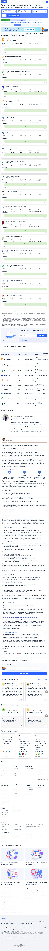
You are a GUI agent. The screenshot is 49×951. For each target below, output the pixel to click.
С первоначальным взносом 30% (5, 795)
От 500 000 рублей (29, 793)
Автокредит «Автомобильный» (12, 147)
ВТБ (38, 25)
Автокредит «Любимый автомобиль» (14, 191)
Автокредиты (7, 912)
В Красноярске (28, 835)
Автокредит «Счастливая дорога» (13, 100)
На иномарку (40, 766)
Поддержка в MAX (18, 927)
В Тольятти (27, 841)
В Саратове (3, 841)
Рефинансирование (37, 22)
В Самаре (3, 837)
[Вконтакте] (1, 945)
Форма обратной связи (7, 927)
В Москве (3, 834)
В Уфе (14, 837)
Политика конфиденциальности (40, 921)
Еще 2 (4, 96)
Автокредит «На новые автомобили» (13, 236)
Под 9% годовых (4, 815)
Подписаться (41, 335)
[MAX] (6, 945)
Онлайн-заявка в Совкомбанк (7, 890)
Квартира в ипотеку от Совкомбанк (8, 905)
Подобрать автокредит (13, 15)
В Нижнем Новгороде (17, 835)
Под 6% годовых (4, 810)
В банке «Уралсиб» (5, 893)
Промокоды (17, 923)
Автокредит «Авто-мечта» (11, 117)
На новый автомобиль (7, 25)
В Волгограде (39, 839)
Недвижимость (31, 923)
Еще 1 (4, 52)
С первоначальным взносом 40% (5, 798)
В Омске (2, 839)
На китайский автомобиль (24, 22)
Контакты (9, 921)
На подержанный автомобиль (9, 22)
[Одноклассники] (3, 945)
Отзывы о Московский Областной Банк (9, 907)
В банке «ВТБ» (16, 824)
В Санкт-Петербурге (17, 834)
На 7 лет (15, 793)
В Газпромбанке (28, 824)
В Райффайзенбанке (17, 829)
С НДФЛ (15, 770)
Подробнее (2, 938)
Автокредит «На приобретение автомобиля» (15, 206)
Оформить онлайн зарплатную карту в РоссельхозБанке (33, 898)
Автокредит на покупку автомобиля (13, 295)
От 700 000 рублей (29, 794)
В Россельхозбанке (17, 826)
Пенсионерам (4, 773)
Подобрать (26, 49)
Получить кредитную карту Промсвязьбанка (34, 890)
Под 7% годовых (4, 812)
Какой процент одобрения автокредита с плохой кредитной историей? (20, 617)
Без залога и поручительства (16, 809)
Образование (24, 923)
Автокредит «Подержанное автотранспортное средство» (18, 71)
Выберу (2, 912)
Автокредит (8, 38)
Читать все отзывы (42, 679)
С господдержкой (4, 771)
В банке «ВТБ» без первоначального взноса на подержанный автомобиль (10, 896)
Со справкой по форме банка (18, 773)
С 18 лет (2, 775)
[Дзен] (8, 945)
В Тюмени (15, 841)
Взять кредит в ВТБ (5, 903)
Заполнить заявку (24, 673)
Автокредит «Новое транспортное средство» (16, 161)
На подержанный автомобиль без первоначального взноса (43, 778)
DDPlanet (22, 948)
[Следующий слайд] (46, 691)
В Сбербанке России (5, 824)
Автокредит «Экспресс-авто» (12, 86)
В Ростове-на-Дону (29, 837)
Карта (27, 921)
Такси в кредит (28, 770)
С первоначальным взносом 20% (5, 792)
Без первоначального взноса (34, 20)
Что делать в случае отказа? (10, 632)
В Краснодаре (40, 837)
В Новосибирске (28, 834)
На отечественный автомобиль (41, 769)
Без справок (25, 25)
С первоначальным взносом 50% (5, 801)
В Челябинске (40, 835)
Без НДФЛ (15, 775)
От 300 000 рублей (29, 791)
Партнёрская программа (7, 923)
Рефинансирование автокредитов (13, 56)
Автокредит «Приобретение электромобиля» (16, 221)
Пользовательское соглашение (10, 934)
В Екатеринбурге (40, 834)
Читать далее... (15, 695)
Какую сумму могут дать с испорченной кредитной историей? (18, 605)
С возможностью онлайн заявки (6, 767)
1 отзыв (8, 238)
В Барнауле (39, 841)
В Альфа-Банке (40, 824)
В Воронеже (15, 839)
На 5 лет (15, 791)
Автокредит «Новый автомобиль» (13, 176)
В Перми (27, 839)
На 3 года (15, 789)
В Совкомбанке (4, 829)
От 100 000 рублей (29, 787)
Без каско (40, 787)
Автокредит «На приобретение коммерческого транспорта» (19, 250)
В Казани (3, 835)
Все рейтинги (44, 731)
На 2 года (15, 787)
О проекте (3, 921)
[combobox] (29, 11)
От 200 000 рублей (29, 789)
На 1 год (15, 786)
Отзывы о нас (16, 921)
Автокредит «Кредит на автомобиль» (14, 265)
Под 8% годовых (4, 814)
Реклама (22, 921)
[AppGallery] (45, 945)
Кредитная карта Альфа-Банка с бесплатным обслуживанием (34, 892)
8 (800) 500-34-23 (28, 927)
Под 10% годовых (4, 817)
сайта (30, 921)
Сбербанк (32, 25)
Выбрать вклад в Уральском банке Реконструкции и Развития (36, 895)
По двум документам (5, 770)
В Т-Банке (3, 826)
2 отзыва (9, 177)
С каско (39, 789)
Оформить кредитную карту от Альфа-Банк (10, 909)
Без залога (15, 812)
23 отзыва (9, 40)
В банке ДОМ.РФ (40, 826)
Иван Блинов (7, 439)
